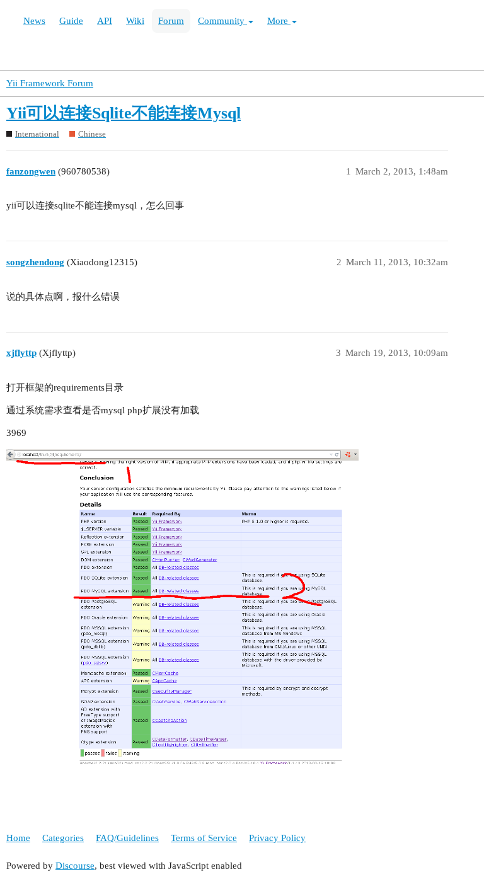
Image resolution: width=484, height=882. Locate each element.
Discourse (75, 866)
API (104, 21)
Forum (171, 21)
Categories (63, 838)
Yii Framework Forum (49, 83)
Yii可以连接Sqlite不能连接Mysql (123, 113)
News (34, 21)
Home (18, 838)
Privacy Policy (277, 838)
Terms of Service (204, 838)
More (279, 21)
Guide (71, 21)
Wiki (135, 21)
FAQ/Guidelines (127, 838)
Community (222, 21)
